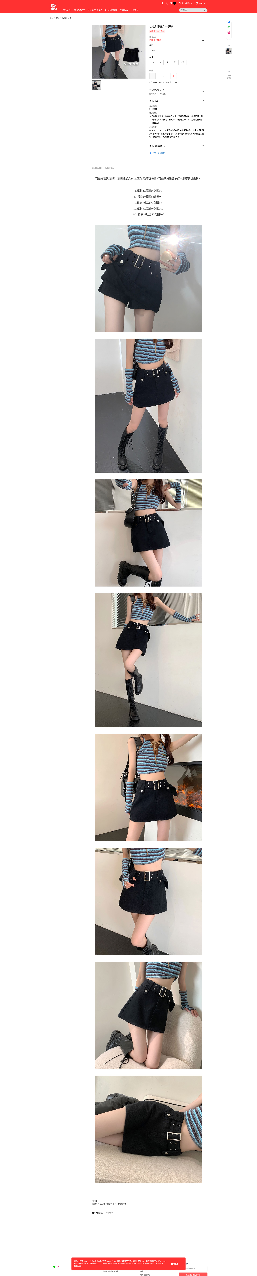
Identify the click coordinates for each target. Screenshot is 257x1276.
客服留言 (143, 1271)
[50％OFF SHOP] (54, 7)
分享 (154, 153)
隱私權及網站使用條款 (111, 1271)
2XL (183, 62)
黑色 (153, 50)
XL (175, 62)
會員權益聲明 (145, 1275)
